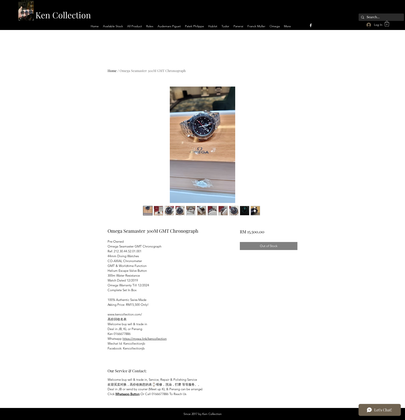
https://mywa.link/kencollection (145, 339)
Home (112, 70)
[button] (387, 23)
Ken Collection (63, 14)
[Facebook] (310, 25)
